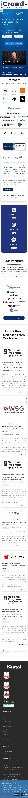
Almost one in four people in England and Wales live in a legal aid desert (13, 566)
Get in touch (6, 772)
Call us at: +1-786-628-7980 (9, 776)
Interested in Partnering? (13, 318)
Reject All (17, 794)
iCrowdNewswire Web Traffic (15, 43)
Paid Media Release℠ (8, 751)
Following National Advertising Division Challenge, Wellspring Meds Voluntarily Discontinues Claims (13, 365)
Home (5, 716)
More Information (7, 794)
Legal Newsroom (7, 723)
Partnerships (6, 731)
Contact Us (6, 736)
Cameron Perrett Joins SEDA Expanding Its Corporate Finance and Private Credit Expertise (14, 522)
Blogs (5, 718)
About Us (6, 734)
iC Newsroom (7, 721)
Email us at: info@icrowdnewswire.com (12, 774)
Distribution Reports (8, 726)
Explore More (8, 189)
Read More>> (22, 392)
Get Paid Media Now (8, 36)
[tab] (8, 146)
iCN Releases (6, 739)
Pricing (5, 729)
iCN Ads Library (7, 742)
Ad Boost (6, 753)
